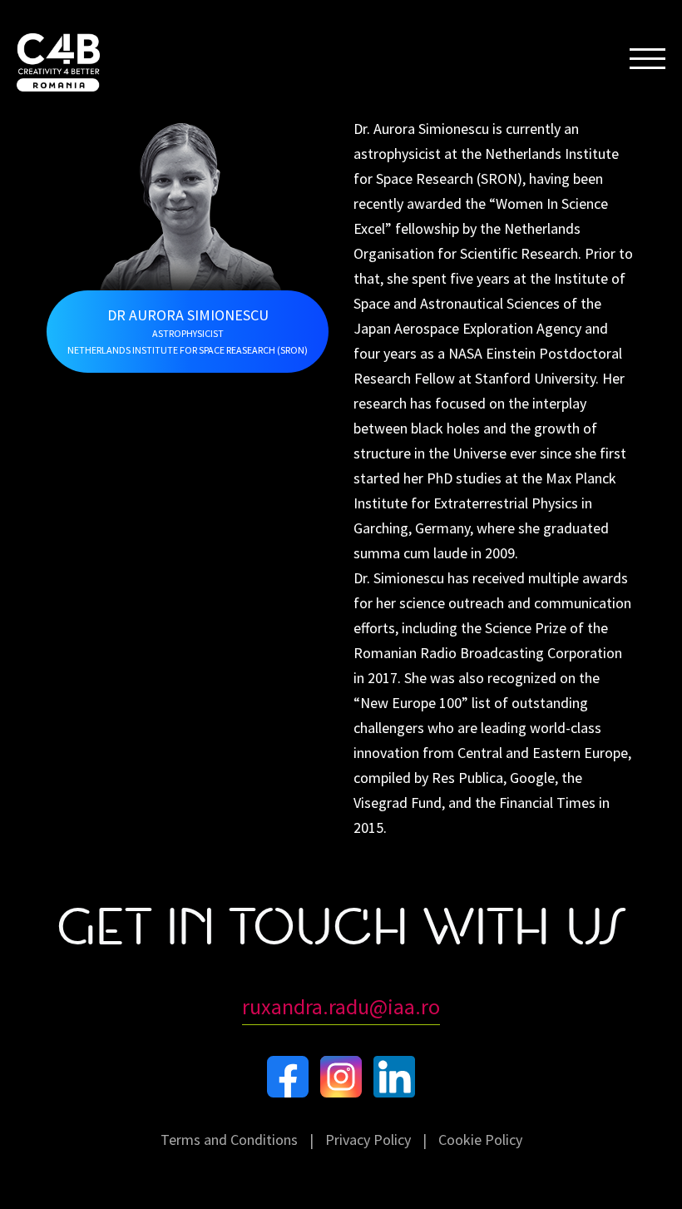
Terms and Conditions (229, 1139)
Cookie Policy (480, 1139)
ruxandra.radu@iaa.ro (341, 1006)
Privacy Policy (368, 1139)
